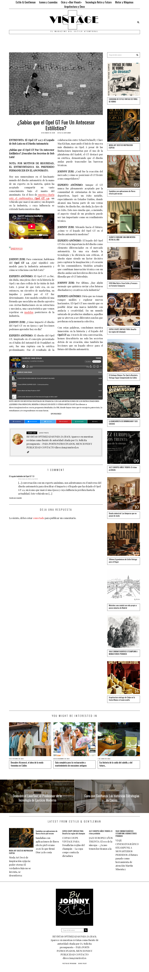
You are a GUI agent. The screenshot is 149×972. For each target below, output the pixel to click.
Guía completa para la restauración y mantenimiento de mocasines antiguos (71, 764)
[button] (137, 55)
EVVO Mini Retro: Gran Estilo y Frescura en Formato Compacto (123, 284)
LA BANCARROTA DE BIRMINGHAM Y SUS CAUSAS (123, 422)
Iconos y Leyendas (48, 2)
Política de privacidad (69, 963)
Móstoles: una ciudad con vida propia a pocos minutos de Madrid (123, 606)
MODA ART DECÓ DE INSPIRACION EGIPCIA (121, 146)
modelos (28, 312)
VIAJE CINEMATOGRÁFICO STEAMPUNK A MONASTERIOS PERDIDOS (123, 652)
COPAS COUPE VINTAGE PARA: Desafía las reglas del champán (122, 330)
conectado (38, 518)
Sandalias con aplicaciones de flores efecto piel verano (122, 192)
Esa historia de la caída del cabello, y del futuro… (115, 764)
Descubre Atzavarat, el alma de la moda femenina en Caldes (27, 764)
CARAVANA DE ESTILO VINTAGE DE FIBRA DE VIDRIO (123, 100)
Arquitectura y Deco (74, 6)
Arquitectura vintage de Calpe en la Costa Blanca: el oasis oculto (122, 698)
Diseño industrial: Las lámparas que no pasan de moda (123, 514)
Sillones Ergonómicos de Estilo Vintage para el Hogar (123, 560)
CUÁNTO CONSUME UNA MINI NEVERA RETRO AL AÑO (122, 238)
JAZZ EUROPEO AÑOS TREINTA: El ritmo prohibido (123, 468)
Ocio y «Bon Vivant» (71, 2)
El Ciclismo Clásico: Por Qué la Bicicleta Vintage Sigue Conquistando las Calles (123, 376)
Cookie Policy (82, 963)
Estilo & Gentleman (26, 2)
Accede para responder (15, 498)
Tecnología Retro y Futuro (98, 2)
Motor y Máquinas (124, 2)
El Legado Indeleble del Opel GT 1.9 (21, 476)
